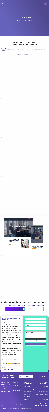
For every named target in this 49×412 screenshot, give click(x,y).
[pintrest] (38, 406)
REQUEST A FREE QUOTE (15, 308)
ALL (3, 49)
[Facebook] (36, 406)
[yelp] (41, 406)
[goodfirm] (44, 406)
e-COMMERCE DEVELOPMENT (39, 49)
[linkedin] (46, 406)
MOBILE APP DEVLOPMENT (24, 54)
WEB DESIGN (10, 49)
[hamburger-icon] (45, 4)
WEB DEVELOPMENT (22, 49)
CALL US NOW (35, 308)
